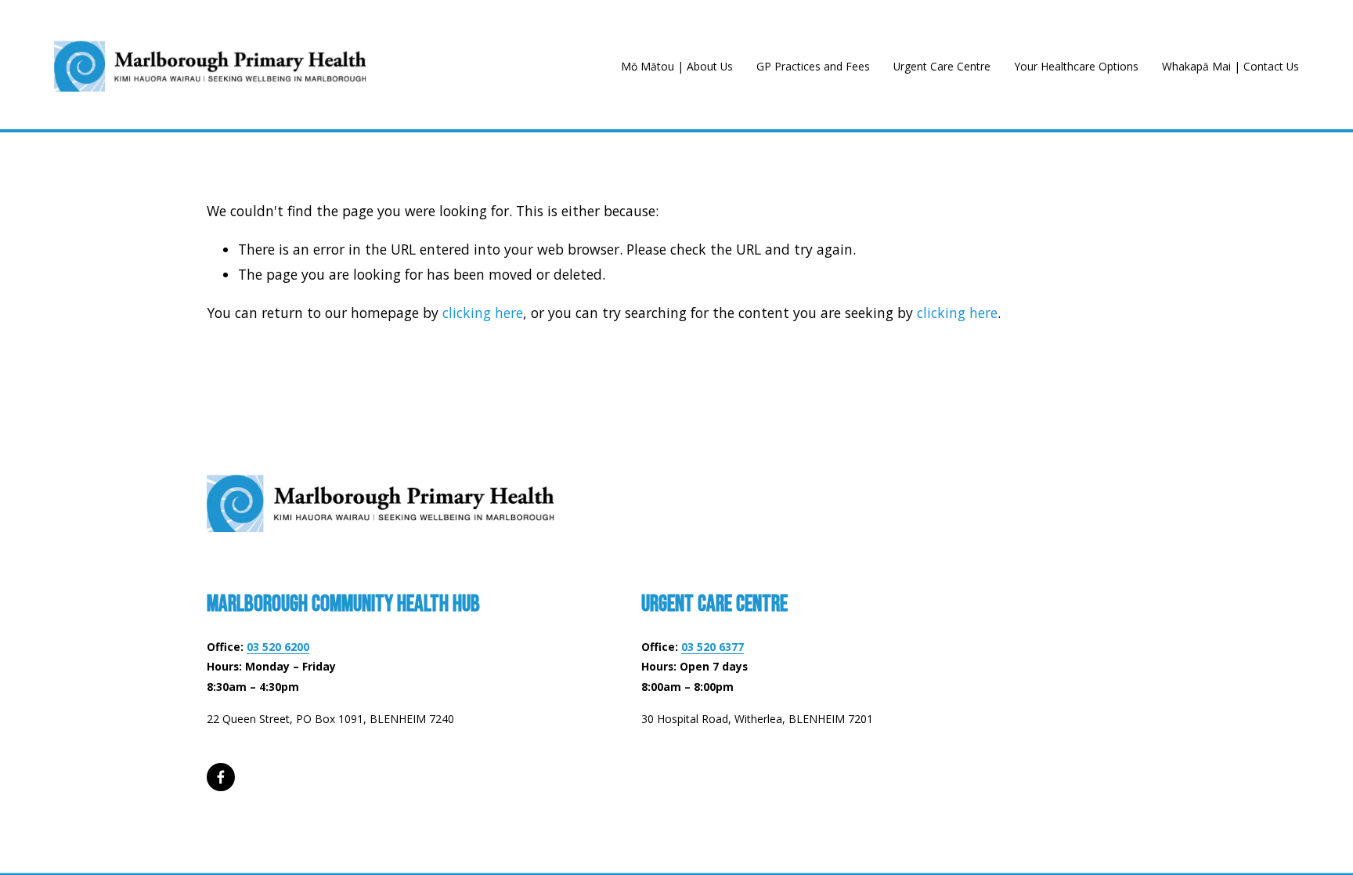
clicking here (482, 312)
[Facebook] (221, 777)
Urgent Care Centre (941, 66)
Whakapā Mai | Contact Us (1230, 66)
